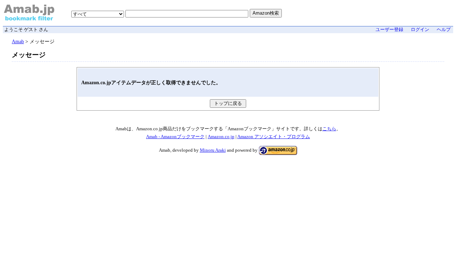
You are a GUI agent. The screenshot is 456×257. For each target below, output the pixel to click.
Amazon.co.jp (221, 136)
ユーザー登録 (389, 29)
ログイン (420, 29)
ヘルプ (444, 29)
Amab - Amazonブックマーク (175, 136)
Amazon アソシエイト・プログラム (273, 136)
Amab (18, 41)
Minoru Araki (213, 150)
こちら (329, 128)
